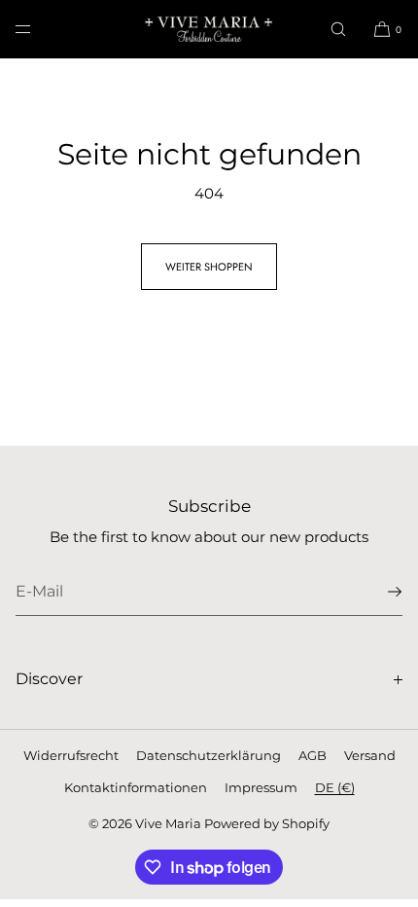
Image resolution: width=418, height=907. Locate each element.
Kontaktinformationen (135, 787)
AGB (312, 755)
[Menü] (39, 28)
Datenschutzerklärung (208, 755)
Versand (370, 755)
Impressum (261, 787)
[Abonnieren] (378, 591)
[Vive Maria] (209, 29)
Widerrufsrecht (71, 755)
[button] (338, 28)
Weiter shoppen (209, 266)
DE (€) (335, 787)
